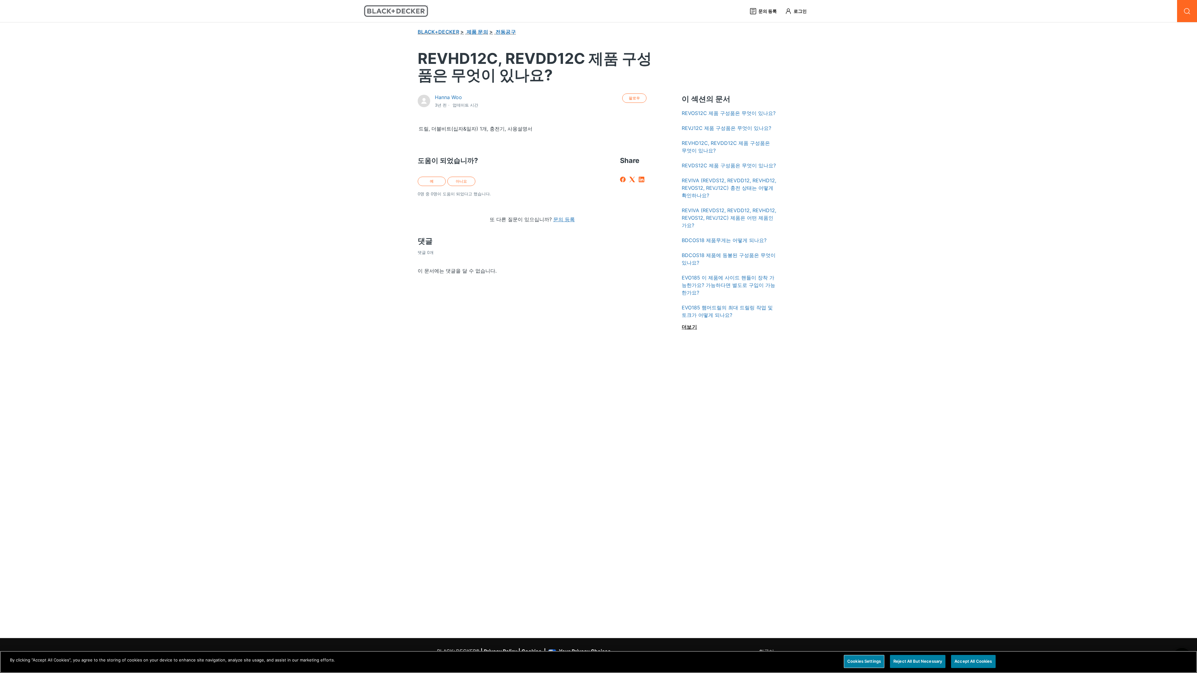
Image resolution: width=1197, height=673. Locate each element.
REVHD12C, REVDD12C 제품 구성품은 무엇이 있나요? (726, 147)
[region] (598, 662)
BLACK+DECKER (438, 32)
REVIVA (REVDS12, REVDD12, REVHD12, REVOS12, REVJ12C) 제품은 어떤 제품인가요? (729, 217)
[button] (799, 11)
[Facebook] (623, 179)
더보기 (689, 327)
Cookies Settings (864, 661)
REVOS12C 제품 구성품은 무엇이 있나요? (729, 113)
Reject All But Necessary (917, 661)
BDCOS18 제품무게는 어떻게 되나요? (724, 240)
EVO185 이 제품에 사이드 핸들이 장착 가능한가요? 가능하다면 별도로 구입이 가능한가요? (728, 285)
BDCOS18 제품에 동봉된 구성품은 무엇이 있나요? (729, 259)
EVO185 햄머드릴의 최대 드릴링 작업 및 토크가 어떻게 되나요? (727, 311)
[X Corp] (632, 179)
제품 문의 (477, 32)
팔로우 (634, 98)
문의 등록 (564, 219)
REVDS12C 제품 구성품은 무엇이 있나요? (729, 165)
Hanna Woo (448, 97)
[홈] (396, 11)
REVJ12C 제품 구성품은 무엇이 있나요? (726, 128)
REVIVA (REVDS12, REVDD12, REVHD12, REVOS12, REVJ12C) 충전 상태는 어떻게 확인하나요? (729, 187)
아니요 (461, 181)
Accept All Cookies (973, 661)
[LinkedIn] (641, 179)
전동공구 (506, 32)
